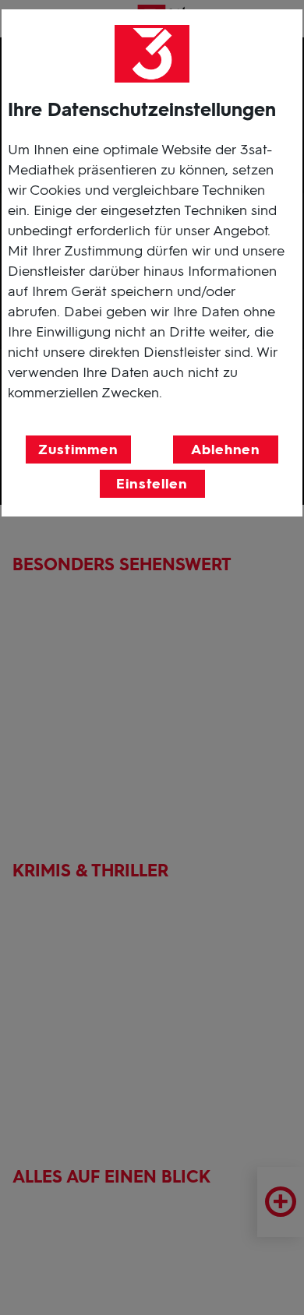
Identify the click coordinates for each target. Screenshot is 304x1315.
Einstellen (152, 483)
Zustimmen (78, 449)
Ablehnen (225, 449)
